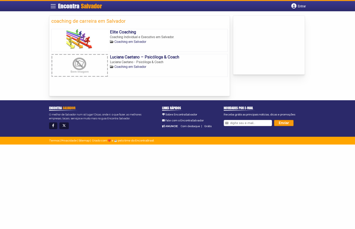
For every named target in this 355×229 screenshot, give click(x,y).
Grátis (208, 126)
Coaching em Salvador (130, 42)
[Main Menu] (53, 6)
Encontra (80, 6)
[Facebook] (53, 125)
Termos (54, 140)
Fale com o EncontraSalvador (184, 120)
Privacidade (69, 140)
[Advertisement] (266, 45)
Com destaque (190, 126)
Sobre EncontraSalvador (181, 114)
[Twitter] (64, 125)
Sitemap (84, 140)
